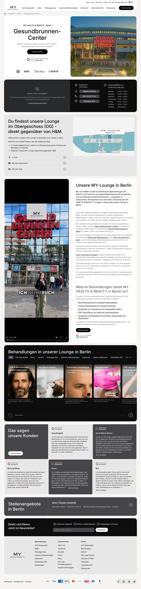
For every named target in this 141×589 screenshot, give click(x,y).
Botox (39, 8)
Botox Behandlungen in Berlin (106, 226)
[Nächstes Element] (131, 415)
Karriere (61, 552)
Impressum (8, 582)
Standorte (99, 2)
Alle (10, 357)
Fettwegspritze (50, 8)
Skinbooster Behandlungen (98, 237)
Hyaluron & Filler (87, 558)
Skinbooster (111, 8)
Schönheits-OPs (97, 8)
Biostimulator (86, 549)
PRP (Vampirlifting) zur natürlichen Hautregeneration (98, 312)
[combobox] (132, 2)
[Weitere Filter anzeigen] (131, 357)
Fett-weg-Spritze (87, 555)
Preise (106, 2)
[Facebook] (118, 582)
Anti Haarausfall (87, 545)
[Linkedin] (124, 582)
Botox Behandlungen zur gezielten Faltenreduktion (97, 302)
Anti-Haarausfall (28, 8)
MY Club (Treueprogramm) (118, 2)
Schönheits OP (86, 565)
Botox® (41, 357)
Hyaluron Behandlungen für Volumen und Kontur (97, 306)
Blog (87, 2)
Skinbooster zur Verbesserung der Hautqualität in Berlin (99, 309)
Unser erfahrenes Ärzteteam (87, 255)
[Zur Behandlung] (31, 394)
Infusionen (84, 8)
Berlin (19, 13)
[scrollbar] (70, 415)
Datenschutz (18, 582)
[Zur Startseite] (13, 8)
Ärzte (92, 2)
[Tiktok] (134, 582)
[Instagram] (129, 582)
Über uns (61, 545)
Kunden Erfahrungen (66, 568)
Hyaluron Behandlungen (68, 8)
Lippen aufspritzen (100, 357)
